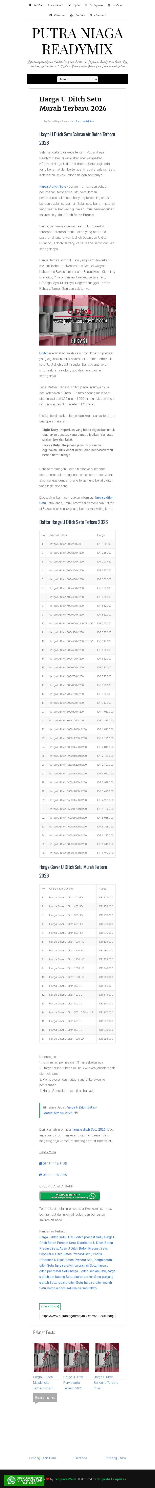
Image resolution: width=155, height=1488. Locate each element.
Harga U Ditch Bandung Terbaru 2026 (106, 1382)
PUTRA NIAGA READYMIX (77, 40)
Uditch (43, 353)
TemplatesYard (65, 1479)
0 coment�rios (85, 121)
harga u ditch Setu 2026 (89, 1129)
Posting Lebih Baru (42, 1458)
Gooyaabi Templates (111, 1479)
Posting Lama (116, 1458)
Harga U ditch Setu (52, 186)
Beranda (81, 1458)
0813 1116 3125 (54, 1164)
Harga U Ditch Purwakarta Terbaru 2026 (73, 1382)
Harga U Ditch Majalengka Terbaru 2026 (43, 1382)
